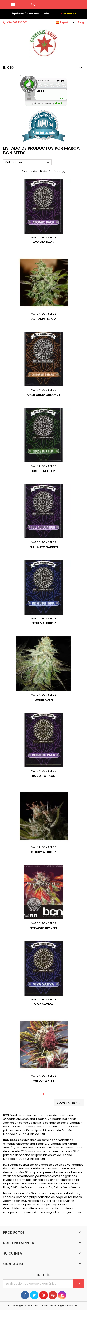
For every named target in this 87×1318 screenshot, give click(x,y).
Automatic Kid (43, 319)
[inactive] (43, 91)
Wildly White (43, 1080)
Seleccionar (27, 162)
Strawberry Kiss (43, 928)
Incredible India (43, 623)
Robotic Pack (43, 776)
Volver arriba (69, 1103)
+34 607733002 (17, 22)
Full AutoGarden (43, 547)
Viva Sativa (43, 1004)
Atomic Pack (43, 242)
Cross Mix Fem (43, 471)
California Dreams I (43, 395)
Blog (81, 22)
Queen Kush (43, 700)
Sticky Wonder (43, 852)
